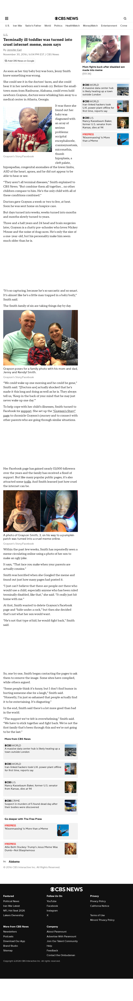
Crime (123, 25)
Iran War (17, 25)
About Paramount (56, 931)
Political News (11, 901)
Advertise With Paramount (61, 936)
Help (49, 946)
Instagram (52, 910)
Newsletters (10, 931)
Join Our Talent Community (62, 941)
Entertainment (109, 25)
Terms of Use (97, 915)
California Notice (99, 906)
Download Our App (14, 941)
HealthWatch (73, 25)
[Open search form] (125, 18)
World (47, 25)
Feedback (52, 950)
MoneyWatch (90, 25)
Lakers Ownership (13, 915)
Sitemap (7, 950)
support (26, 411)
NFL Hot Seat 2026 (14, 910)
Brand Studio (10, 946)
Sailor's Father (33, 25)
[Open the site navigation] (25, 18)
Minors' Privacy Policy (102, 920)
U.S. (7, 25)
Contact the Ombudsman (61, 955)
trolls (27, 482)
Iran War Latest (11, 906)
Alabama (14, 861)
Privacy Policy (98, 901)
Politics (58, 25)
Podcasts (8, 936)
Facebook (52, 906)
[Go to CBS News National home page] (66, 18)
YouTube (51, 901)
